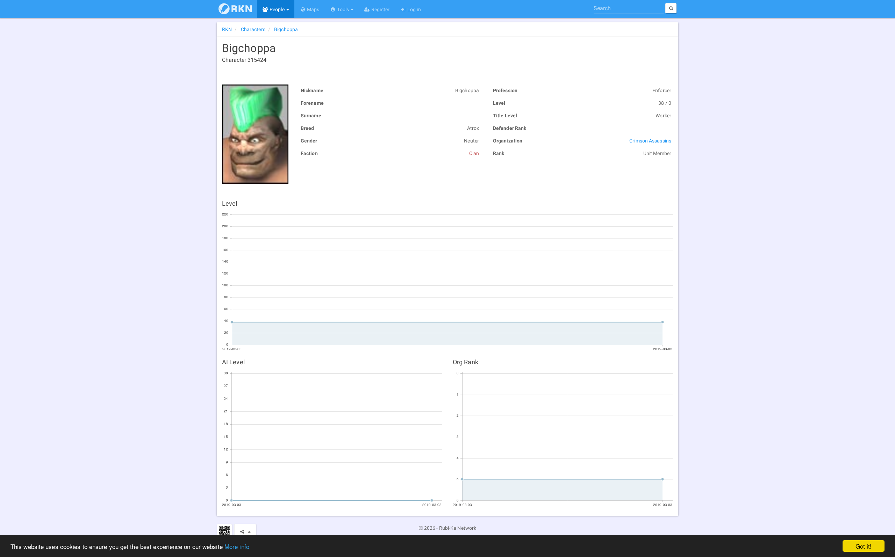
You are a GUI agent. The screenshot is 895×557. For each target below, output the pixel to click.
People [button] (277, 9)
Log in (413, 9)
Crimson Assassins (650, 141)
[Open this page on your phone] (224, 531)
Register (379, 9)
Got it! (863, 546)
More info (236, 546)
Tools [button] (343, 9)
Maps (313, 9)
